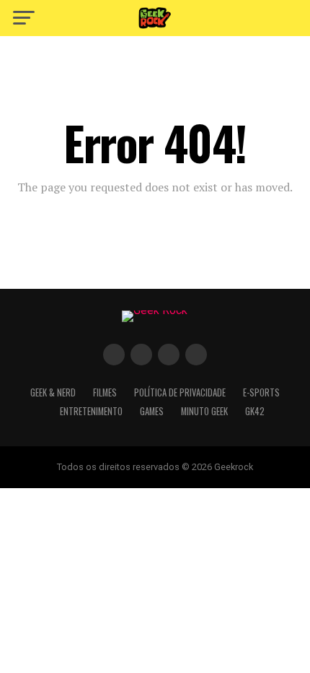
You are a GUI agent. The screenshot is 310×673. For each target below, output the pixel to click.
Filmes (105, 392)
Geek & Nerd (53, 392)
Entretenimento (91, 411)
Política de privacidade (180, 392)
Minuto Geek (204, 411)
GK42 (255, 411)
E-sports (261, 392)
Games (152, 411)
